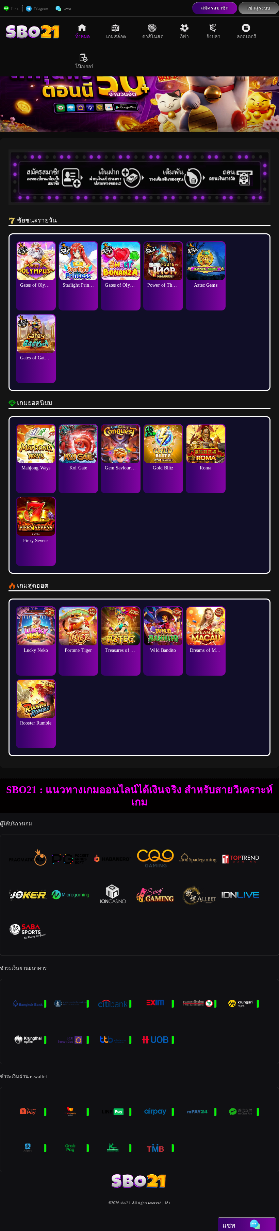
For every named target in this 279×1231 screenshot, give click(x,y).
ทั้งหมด (82, 36)
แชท (66, 9)
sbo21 (125, 1203)
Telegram (41, 9)
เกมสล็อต (116, 36)
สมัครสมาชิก (214, 8)
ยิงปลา (214, 36)
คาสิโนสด (153, 36)
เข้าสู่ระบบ (258, 8)
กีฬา (184, 36)
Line (14, 9)
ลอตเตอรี (246, 36)
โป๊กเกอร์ (84, 66)
